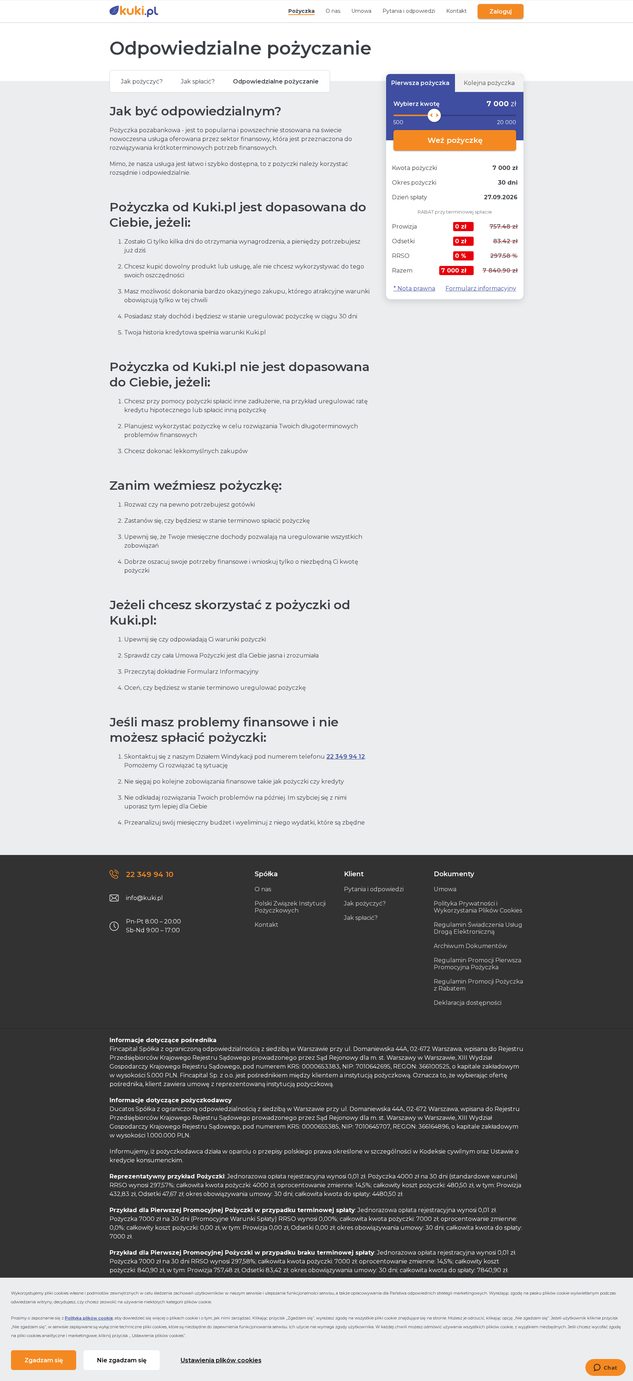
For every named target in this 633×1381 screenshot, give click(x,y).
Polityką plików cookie (89, 1318)
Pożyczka (301, 11)
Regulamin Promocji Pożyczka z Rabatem (478, 985)
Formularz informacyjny (480, 288)
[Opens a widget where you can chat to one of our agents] (605, 1368)
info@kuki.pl (144, 898)
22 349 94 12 (345, 756)
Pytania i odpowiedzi (408, 11)
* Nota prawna (414, 288)
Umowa (361, 11)
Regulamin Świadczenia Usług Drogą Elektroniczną (478, 928)
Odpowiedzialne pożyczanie (276, 81)
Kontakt (456, 11)
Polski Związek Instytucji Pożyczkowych (290, 907)
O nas (333, 11)
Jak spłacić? (198, 81)
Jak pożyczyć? (142, 81)
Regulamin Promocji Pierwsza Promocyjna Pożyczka (477, 964)
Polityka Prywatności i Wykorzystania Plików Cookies (478, 907)
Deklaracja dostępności (467, 1002)
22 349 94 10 (149, 874)
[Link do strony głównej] (134, 11)
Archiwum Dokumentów (470, 946)
